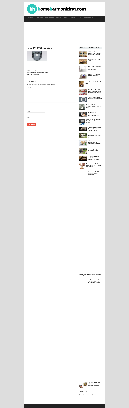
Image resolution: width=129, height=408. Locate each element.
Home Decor (31, 17)
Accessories (39, 17)
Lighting (80, 17)
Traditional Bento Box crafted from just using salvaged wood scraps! (93, 158)
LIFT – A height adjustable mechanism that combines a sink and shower (94, 68)
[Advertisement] (64, 34)
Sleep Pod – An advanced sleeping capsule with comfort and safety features (95, 75)
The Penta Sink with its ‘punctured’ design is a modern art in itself (94, 106)
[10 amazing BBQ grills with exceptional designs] (83, 149)
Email (29, 111)
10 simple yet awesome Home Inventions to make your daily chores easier (94, 53)
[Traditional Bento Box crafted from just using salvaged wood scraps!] (83, 156)
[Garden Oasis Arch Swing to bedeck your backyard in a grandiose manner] (83, 134)
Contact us (94, 394)
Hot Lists (62, 20)
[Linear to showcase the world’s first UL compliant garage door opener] (82, 119)
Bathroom (66, 17)
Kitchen (73, 17)
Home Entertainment (89, 17)
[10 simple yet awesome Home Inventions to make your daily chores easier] (83, 52)
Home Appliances (49, 17)
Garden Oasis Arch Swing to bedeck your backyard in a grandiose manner (95, 135)
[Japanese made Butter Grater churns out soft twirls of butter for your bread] (82, 163)
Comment (30, 87)
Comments (91, 47)
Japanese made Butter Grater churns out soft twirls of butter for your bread (93, 165)
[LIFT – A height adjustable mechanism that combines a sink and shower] (83, 66)
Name (28, 105)
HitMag (100, 406)
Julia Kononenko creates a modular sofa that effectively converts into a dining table (94, 143)
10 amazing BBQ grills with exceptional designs (94, 149)
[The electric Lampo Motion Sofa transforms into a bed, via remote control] (83, 127)
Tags (97, 47)
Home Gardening (32, 20)
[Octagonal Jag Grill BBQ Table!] (83, 59)
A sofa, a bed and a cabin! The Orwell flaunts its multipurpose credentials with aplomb (94, 281)
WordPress (94, 406)
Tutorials (70, 20)
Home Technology (53, 20)
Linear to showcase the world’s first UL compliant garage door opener (93, 121)
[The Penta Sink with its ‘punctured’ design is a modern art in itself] (82, 104)
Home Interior (42, 20)
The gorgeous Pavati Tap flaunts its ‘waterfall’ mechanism (94, 173)
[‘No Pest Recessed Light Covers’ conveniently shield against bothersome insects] (83, 97)
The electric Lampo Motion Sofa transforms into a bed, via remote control (94, 129)
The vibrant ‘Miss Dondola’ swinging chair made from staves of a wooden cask (94, 384)
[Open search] (101, 17)
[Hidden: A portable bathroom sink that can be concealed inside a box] (83, 112)
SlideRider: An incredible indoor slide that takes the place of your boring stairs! (94, 91)
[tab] (82, 48)
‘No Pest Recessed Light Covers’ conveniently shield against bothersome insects (95, 99)
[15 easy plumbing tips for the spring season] (81, 82)
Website (29, 117)
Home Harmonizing (39, 406)
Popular (82, 47)
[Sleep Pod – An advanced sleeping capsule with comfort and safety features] (83, 74)
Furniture (58, 17)
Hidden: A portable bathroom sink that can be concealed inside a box (94, 114)
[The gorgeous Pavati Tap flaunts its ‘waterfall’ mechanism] (83, 171)
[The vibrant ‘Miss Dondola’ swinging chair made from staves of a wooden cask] (83, 382)
